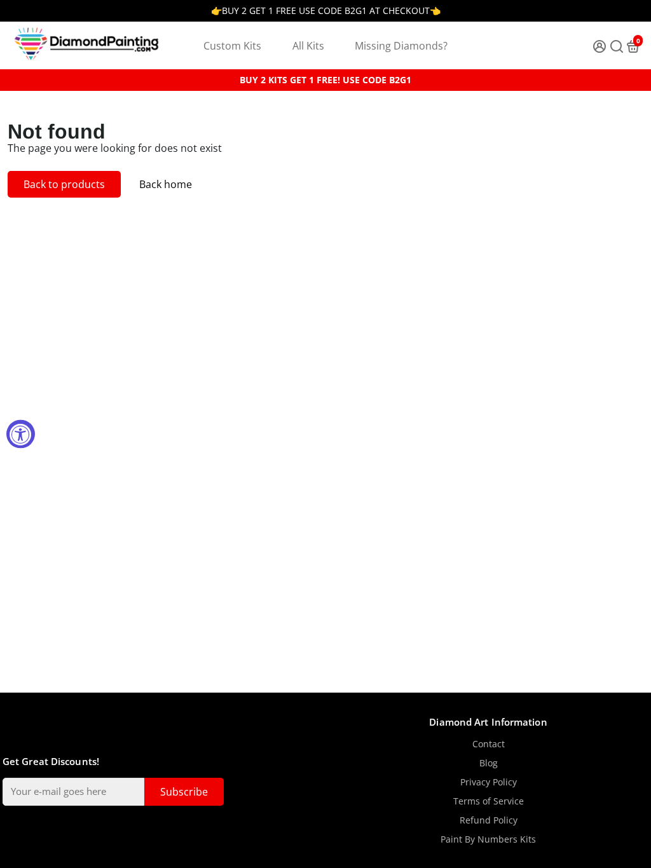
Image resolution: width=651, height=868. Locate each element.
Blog (488, 763)
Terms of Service (488, 801)
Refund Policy (488, 820)
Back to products (64, 184)
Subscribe (184, 792)
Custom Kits (232, 46)
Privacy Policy (488, 782)
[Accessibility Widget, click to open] (20, 434)
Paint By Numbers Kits (488, 839)
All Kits (308, 46)
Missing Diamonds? (401, 46)
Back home (165, 184)
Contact (488, 744)
